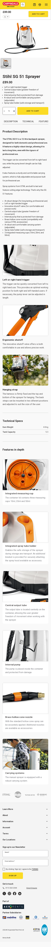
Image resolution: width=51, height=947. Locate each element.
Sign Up (13, 876)
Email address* (10, 861)
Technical (28, 121)
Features (44, 121)
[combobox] (23, 4)
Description (11, 121)
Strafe (8, 938)
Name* (7, 852)
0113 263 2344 (11, 888)
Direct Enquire (31, 888)
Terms (35, 869)
